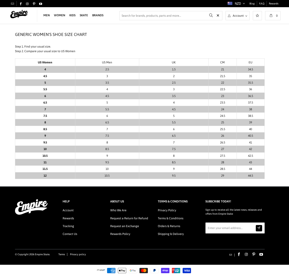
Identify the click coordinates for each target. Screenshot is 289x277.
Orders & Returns (169, 226)
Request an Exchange (124, 226)
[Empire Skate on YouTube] (41, 4)
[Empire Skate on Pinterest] (34, 4)
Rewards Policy (120, 234)
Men (46, 15)
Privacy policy (78, 254)
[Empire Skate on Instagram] (27, 4)
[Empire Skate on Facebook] (21, 4)
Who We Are (118, 210)
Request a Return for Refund (129, 218)
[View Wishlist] (257, 16)
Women (59, 15)
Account (68, 210)
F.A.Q (261, 3)
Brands (97, 15)
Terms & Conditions (170, 218)
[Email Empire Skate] (12, 3)
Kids (72, 15)
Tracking (68, 226)
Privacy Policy (167, 210)
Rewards (273, 3)
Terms (61, 254)
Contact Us (70, 234)
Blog (252, 3)
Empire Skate (42, 254)
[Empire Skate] (19, 14)
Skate (84, 15)
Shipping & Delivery (171, 234)
